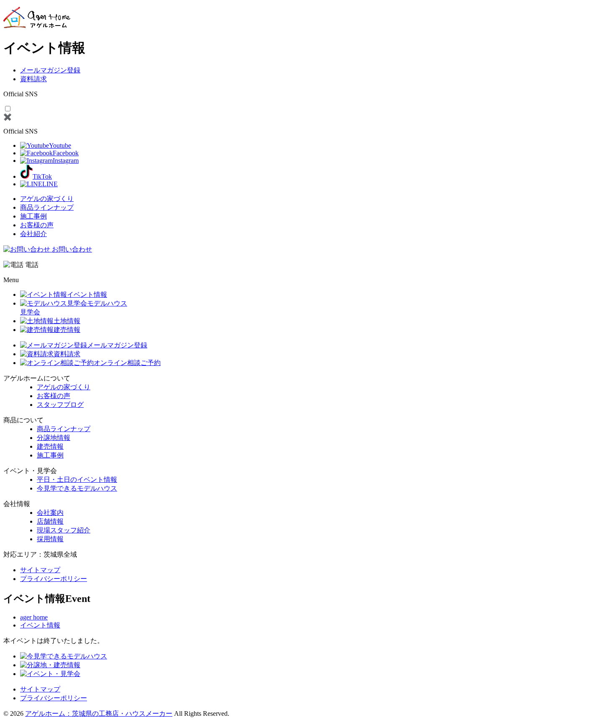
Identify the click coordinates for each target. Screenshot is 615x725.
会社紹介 (33, 233)
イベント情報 (40, 625)
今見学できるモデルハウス (77, 488)
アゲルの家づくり (47, 198)
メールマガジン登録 (50, 70)
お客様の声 (37, 225)
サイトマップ (40, 569)
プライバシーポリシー (53, 578)
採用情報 (50, 538)
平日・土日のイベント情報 (77, 479)
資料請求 (33, 78)
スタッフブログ (60, 404)
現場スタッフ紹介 (63, 530)
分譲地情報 (53, 437)
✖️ (7, 117)
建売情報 (50, 446)
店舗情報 (50, 521)
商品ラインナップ (47, 207)
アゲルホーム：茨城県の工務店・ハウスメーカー (98, 713)
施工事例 (33, 216)
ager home (34, 617)
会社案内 (50, 512)
